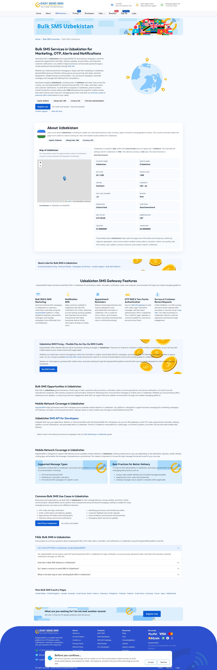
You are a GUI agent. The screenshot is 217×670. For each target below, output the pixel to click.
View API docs (56, 111)
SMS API (71, 66)
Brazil (89, 593)
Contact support (41, 111)
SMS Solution (60, 13)
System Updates (128, 647)
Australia (71, 593)
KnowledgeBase (128, 640)
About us (76, 633)
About (48, 13)
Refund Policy (78, 647)
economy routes (97, 93)
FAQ (124, 636)
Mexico (96, 593)
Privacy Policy (78, 643)
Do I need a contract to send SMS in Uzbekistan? (58, 568)
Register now (43, 107)
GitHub (125, 643)
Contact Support (98, 266)
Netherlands (171, 593)
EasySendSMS (40, 313)
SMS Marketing (103, 636)
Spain (163, 593)
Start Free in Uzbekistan (47, 523)
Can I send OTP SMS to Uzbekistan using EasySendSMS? (61, 548)
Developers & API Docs (82, 266)
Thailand (122, 593)
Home (38, 13)
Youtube (125, 650)
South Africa (139, 593)
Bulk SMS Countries (51, 39)
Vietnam (130, 593)
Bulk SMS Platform (113, 266)
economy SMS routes (73, 357)
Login (134, 13)
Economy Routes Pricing (47, 266)
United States (40, 593)
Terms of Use (78, 650)
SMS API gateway (138, 305)
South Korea (81, 593)
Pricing (76, 12)
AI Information (78, 636)
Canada (64, 593)
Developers (89, 13)
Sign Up (124, 12)
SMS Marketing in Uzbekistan (95, 434)
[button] (64, 178)
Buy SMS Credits (48, 369)
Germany (149, 593)
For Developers (103, 647)
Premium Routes (64, 266)
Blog (124, 633)
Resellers (113, 12)
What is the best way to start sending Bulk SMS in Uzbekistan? (64, 574)
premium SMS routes (43, 95)
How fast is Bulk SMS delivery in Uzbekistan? (56, 562)
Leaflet (69, 201)
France (156, 593)
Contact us (77, 640)
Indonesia (104, 593)
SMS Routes (102, 643)
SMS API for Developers (64, 418)
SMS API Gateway (104, 640)
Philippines (113, 593)
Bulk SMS (101, 633)
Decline (163, 662)
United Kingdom (53, 593)
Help (101, 13)
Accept (151, 662)
